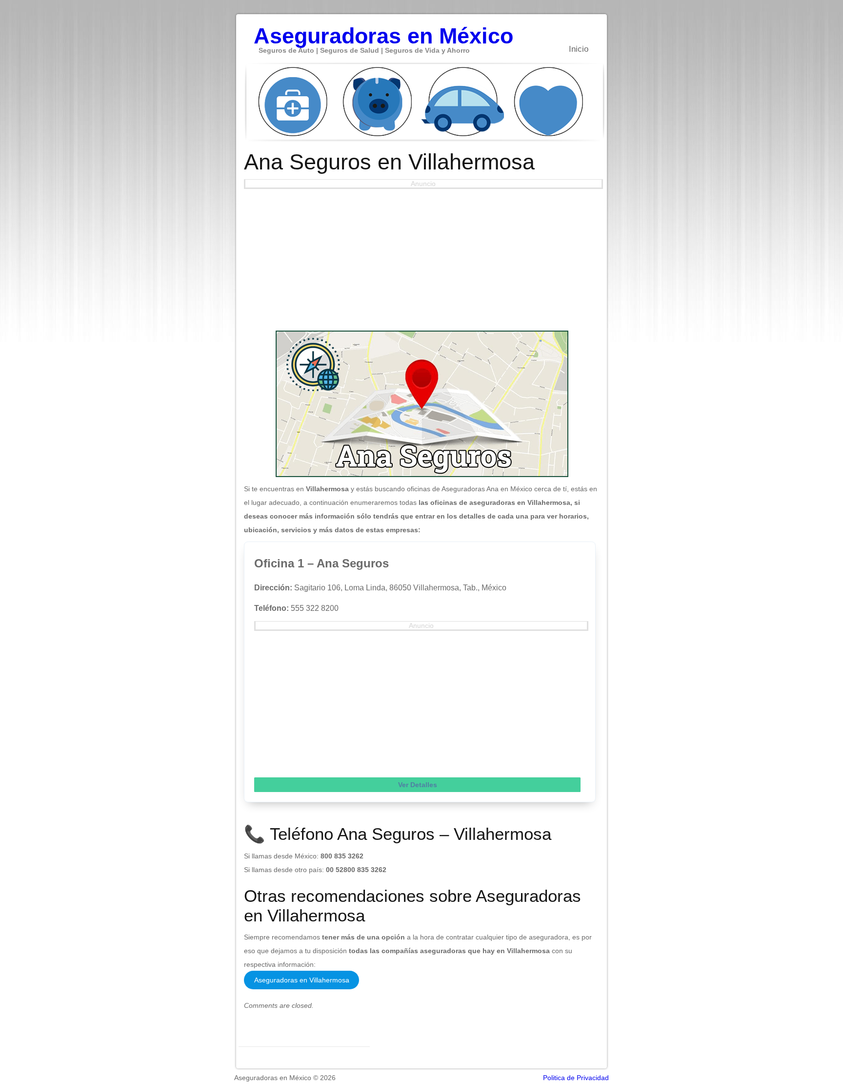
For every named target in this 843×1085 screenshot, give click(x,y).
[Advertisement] (422, 257)
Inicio (578, 49)
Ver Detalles (417, 785)
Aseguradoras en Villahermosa (301, 980)
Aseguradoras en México (383, 30)
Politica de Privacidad (576, 1078)
